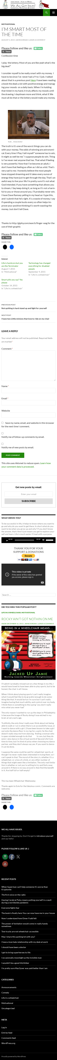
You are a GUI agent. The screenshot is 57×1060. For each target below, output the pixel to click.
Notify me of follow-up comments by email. (22, 436)
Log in (4, 1027)
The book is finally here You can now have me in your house (28, 913)
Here (33, 80)
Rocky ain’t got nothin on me (27, 619)
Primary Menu (53, 12)
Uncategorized (8, 1008)
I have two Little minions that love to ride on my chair (25, 317)
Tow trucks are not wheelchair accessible (19, 931)
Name (5, 386)
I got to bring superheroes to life (15, 952)
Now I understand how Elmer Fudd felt (19, 918)
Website (5, 410)
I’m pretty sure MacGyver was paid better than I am (24, 968)
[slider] (50, 539)
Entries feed (6, 1032)
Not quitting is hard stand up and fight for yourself (24, 306)
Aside (3, 624)
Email (4, 398)
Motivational (8, 24)
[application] (28, 540)
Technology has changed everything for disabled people (39, 266)
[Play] (6, 540)
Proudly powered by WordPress (13, 1056)
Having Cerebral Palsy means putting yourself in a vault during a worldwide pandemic (26, 901)
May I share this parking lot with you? (18, 936)
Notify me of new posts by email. (17, 447)
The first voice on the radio (13, 894)
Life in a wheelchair (11, 612)
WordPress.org (8, 1043)
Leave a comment (37, 40)
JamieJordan (22, 40)
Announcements (8, 987)
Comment (7, 348)
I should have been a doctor (13, 947)
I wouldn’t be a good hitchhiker (15, 963)
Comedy (5, 992)
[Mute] (44, 540)
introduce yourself (45, 836)
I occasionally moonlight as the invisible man (21, 957)
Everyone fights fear (10, 908)
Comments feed (8, 1038)
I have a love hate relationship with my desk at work (24, 942)
